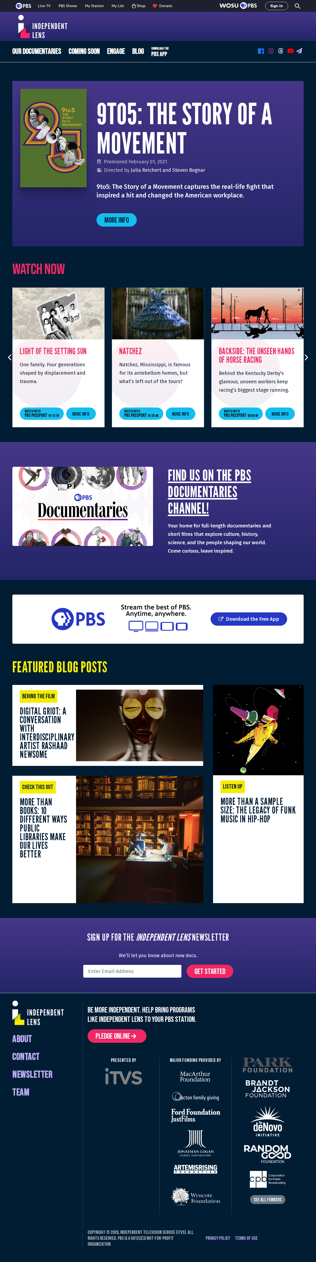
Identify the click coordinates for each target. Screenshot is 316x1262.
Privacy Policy (218, 1238)
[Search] (297, 6)
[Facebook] (261, 51)
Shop (141, 5)
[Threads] (281, 51)
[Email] (300, 51)
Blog (138, 51)
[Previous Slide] (9, 357)
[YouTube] (291, 51)
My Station (94, 5)
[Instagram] (271, 51)
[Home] (41, 26)
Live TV (44, 5)
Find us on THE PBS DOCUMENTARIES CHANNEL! (209, 491)
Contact (26, 1057)
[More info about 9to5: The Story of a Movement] (53, 138)
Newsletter (32, 1075)
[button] (238, 6)
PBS (23, 5)
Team (20, 1092)
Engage (116, 51)
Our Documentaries (36, 51)
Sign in (276, 5)
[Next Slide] (306, 357)
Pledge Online (113, 1036)
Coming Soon (84, 51)
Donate (165, 5)
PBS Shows (68, 5)
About (22, 1039)
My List (118, 5)
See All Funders (268, 1200)
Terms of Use (246, 1238)
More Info (116, 220)
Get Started (210, 971)
